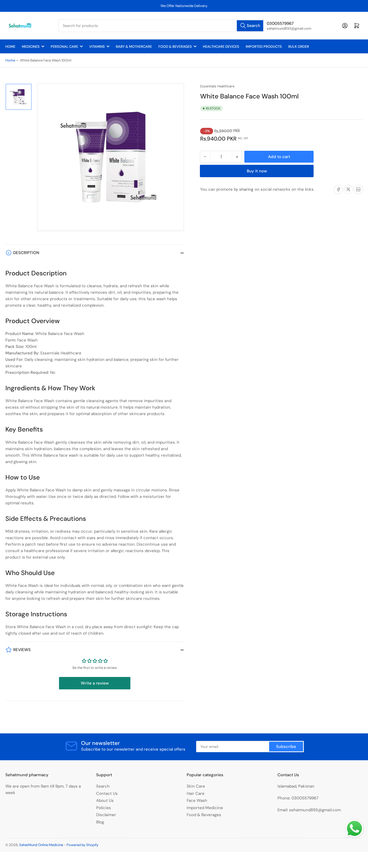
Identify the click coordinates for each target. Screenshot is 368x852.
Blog (100, 822)
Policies (103, 807)
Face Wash (197, 800)
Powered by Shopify (82, 845)
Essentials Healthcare (217, 86)
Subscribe (286, 746)
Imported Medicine (205, 807)
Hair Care (195, 793)
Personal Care (64, 46)
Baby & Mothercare (134, 46)
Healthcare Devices (221, 46)
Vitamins (97, 46)
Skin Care (196, 786)
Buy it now (257, 171)
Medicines (31, 46)
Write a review (95, 683)
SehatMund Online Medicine (41, 845)
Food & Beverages (175, 46)
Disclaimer (106, 814)
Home (10, 46)
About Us (105, 800)
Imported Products (264, 46)
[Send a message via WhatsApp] (354, 828)
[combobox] (161, 25)
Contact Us (107, 793)
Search (103, 786)
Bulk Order (298, 46)
